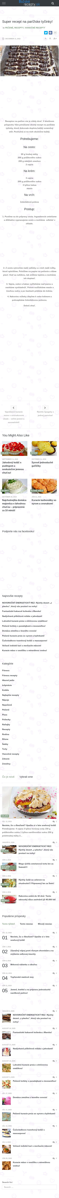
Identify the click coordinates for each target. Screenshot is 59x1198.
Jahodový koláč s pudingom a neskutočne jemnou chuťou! (13, 467)
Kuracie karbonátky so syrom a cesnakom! (44, 502)
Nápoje (5, 700)
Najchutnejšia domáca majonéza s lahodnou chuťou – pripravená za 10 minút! (14, 505)
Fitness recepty (9, 675)
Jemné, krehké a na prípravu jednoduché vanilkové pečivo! (26, 991)
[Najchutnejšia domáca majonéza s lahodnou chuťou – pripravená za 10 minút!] (14, 486)
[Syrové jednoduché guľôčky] (44, 448)
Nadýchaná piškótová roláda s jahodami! (22, 616)
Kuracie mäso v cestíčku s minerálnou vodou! (24, 650)
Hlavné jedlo (8, 680)
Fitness (5, 670)
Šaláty (5, 744)
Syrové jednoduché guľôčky (42, 464)
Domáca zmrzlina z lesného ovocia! (19, 631)
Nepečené (7, 705)
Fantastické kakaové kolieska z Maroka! (21, 611)
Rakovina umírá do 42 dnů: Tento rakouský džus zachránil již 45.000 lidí (37, 898)
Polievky (6, 719)
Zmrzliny (6, 764)
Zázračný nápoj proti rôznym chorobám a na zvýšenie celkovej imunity (28, 952)
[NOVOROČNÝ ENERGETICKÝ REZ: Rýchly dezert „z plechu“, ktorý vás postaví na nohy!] (9, 849)
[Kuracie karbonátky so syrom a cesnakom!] (44, 486)
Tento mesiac (26, 924)
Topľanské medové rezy (18, 977)
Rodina (5, 734)
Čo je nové (8, 776)
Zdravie (5, 759)
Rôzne (5, 739)
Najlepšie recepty (10, 695)
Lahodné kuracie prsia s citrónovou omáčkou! (24, 621)
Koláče (5, 690)
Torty (4, 749)
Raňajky (6, 724)
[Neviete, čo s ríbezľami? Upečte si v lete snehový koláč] (29, 802)
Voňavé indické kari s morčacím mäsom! (21, 645)
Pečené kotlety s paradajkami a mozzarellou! (24, 626)
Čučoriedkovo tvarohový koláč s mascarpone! (24, 640)
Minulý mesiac (45, 924)
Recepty (19, 28)
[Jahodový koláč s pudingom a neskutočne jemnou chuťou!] (14, 448)
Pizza (4, 715)
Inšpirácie (7, 685)
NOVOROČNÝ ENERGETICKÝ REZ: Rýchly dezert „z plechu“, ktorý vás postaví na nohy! (36, 849)
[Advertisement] (29, 98)
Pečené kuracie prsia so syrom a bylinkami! (23, 636)
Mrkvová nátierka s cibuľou (19, 964)
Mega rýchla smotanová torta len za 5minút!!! (36, 865)
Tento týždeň (8, 924)
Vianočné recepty (35, 28)
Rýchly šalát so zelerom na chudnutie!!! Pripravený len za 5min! (36, 881)
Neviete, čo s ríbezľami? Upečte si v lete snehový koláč (29, 825)
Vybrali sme (26, 776)
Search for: (7, 1182)
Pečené (9, 28)
